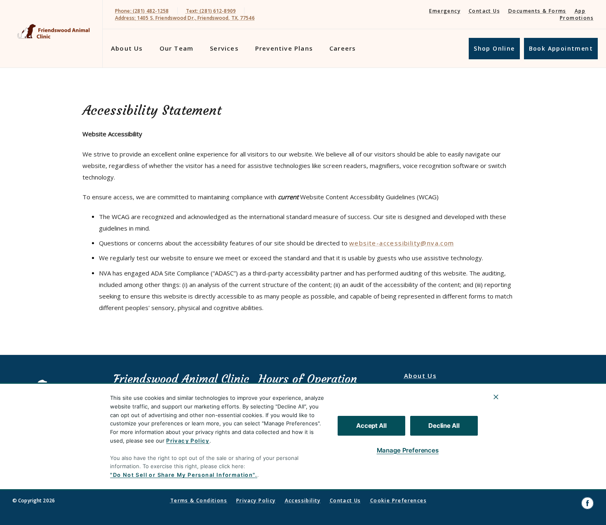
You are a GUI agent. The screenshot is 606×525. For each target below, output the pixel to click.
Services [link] (224, 48)
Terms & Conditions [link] (198, 500)
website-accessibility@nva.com (401, 243)
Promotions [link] (577, 17)
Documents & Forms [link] (537, 10)
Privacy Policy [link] (256, 500)
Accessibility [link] (303, 500)
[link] (53, 32)
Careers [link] (342, 48)
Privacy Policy (187, 440)
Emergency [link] (444, 10)
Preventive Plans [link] (284, 48)
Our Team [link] (177, 48)
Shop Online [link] (494, 48)
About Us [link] (127, 48)
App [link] (580, 10)
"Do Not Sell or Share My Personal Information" (182, 474)
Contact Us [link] (484, 10)
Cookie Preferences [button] (398, 500)
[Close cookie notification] (496, 397)
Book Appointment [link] (561, 48)
